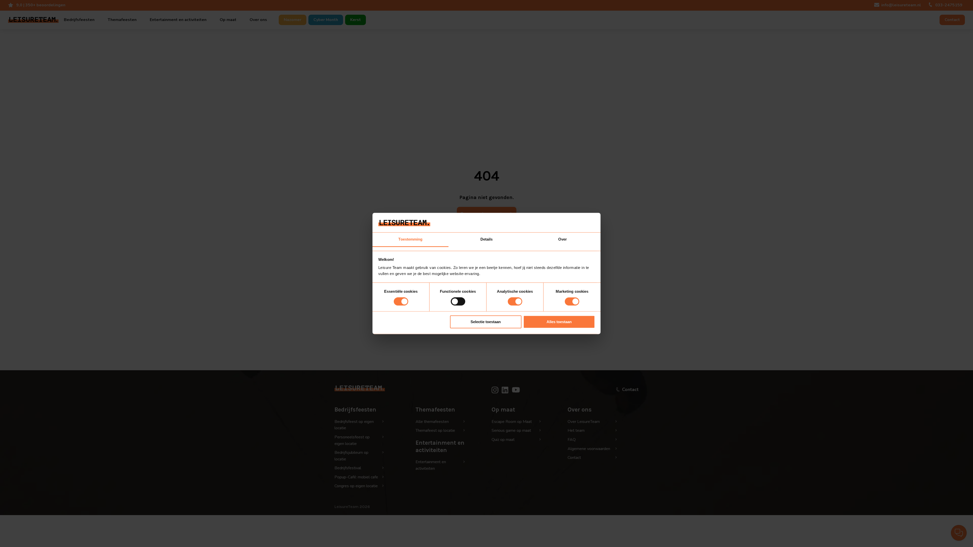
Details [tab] (486, 239)
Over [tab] (562, 239)
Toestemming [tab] (410, 239)
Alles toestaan (559, 322)
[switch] (458, 302)
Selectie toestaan (486, 322)
